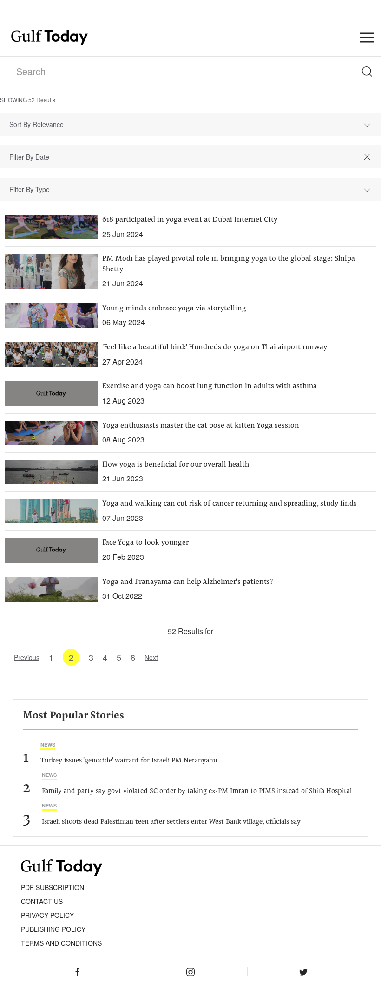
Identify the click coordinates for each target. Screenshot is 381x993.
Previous (26, 657)
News (47, 744)
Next (151, 657)
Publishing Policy (53, 929)
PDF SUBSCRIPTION (52, 887)
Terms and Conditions (61, 943)
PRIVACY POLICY (47, 915)
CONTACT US (42, 901)
